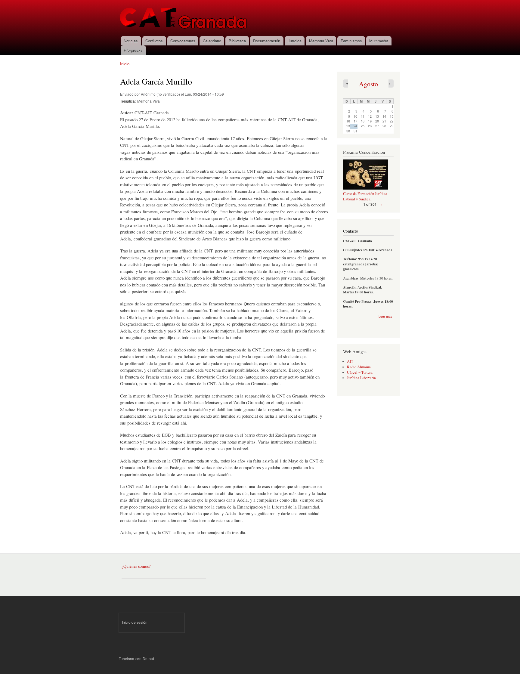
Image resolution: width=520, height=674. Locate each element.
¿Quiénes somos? (136, 566)
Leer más (385, 316)
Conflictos (154, 41)
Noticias (131, 41)
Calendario (212, 41)
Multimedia (378, 41)
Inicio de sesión (134, 622)
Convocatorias (182, 41)
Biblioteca (237, 41)
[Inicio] (184, 18)
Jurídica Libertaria (361, 377)
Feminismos (351, 41)
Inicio (124, 63)
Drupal (148, 658)
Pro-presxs (133, 50)
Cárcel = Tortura (360, 372)
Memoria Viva (321, 41)
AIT (350, 361)
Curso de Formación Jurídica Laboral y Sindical (365, 196)
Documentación (266, 41)
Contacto (350, 231)
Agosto (368, 83)
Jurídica (295, 41)
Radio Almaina (359, 366)
